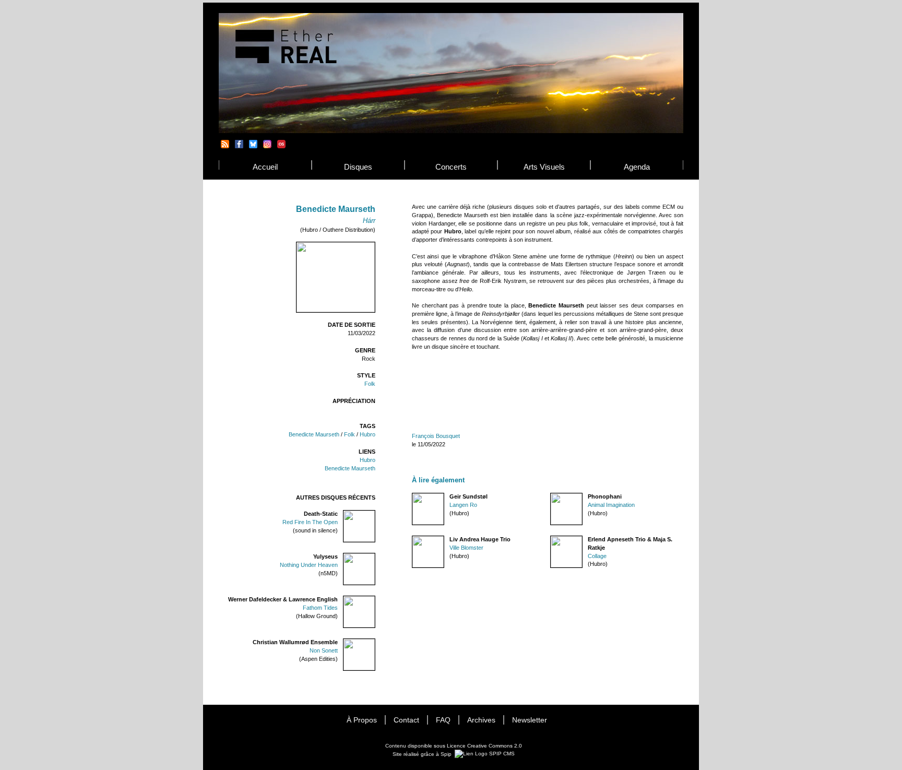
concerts (451, 166)
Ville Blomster (466, 547)
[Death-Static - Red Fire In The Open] (374, 514)
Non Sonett (324, 650)
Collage (597, 556)
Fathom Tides (320, 608)
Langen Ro (463, 505)
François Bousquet (436, 436)
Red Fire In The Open (310, 522)
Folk (369, 384)
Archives (481, 720)
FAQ (443, 720)
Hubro (367, 434)
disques (358, 166)
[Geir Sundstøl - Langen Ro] (412, 497)
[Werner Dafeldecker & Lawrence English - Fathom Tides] (374, 599)
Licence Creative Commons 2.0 (484, 746)
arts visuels (544, 166)
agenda (637, 166)
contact (406, 720)
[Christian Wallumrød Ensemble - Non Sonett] (374, 642)
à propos (362, 720)
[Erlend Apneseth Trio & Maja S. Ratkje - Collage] (550, 539)
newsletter (529, 720)
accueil (265, 166)
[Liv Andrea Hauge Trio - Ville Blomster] (412, 539)
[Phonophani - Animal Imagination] (550, 497)
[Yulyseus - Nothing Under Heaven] (374, 557)
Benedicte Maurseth (314, 434)
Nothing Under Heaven (309, 565)
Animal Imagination (611, 505)
